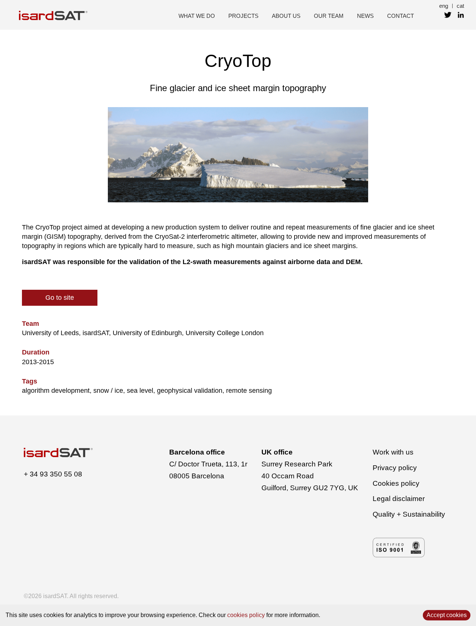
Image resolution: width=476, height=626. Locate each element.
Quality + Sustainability (409, 514)
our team (329, 16)
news (365, 16)
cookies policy (246, 615)
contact (400, 16)
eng (443, 6)
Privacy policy (395, 468)
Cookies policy (396, 483)
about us (286, 16)
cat (460, 6)
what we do (196, 16)
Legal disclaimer (399, 499)
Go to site (59, 297)
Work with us (393, 452)
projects (243, 16)
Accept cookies (447, 615)
